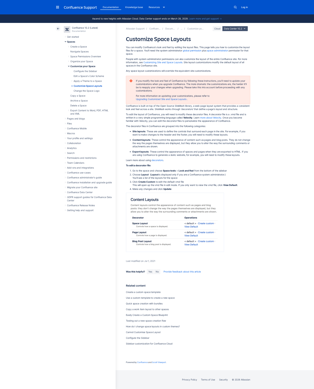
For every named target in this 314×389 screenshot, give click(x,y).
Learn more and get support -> (205, 18)
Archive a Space (79, 100)
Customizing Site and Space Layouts (163, 62)
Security (223, 379)
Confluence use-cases (79, 172)
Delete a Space (78, 105)
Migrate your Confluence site (82, 187)
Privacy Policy (189, 379)
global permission (192, 50)
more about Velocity (210, 117)
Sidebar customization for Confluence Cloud (149, 343)
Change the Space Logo (86, 90)
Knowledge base (134, 7)
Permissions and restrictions (81, 157)
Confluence (142, 362)
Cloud (217, 28)
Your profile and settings (80, 138)
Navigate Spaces (79, 51)
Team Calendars (75, 162)
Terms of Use (208, 379)
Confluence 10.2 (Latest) (85, 27)
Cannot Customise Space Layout (143, 332)
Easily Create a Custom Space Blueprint (147, 315)
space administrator (217, 50)
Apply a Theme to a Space (88, 81)
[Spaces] (182, 28)
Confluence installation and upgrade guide (89, 182)
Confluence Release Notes (81, 205)
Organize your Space (81, 61)
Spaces (71, 41)
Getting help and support (80, 210)
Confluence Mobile (77, 128)
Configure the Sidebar (85, 71)
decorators (157, 160)
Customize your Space (82, 66)
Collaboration (74, 143)
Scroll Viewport (159, 362)
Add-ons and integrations (80, 167)
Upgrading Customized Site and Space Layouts (161, 99)
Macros (71, 133)
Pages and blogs (76, 118)
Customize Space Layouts (88, 85)
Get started (73, 36)
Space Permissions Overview (85, 56)
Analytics (72, 148)
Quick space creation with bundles (144, 303)
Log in (244, 7)
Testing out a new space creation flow (146, 320)
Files (69, 123)
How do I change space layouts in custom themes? (153, 326)
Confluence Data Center (79, 192)
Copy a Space (77, 95)
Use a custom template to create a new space (150, 297)
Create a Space (78, 46)
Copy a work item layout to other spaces (147, 309)
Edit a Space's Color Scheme (89, 76)
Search (235, 7)
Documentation (111, 7)
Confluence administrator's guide (84, 177)
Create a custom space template (143, 292)
